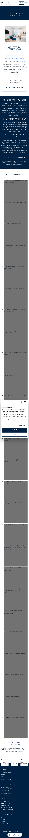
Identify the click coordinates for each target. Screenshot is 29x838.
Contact (3, 819)
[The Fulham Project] (16, 663)
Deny (14, 434)
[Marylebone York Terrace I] (16, 534)
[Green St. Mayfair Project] (16, 555)
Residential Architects (6, 807)
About (2, 817)
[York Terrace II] (16, 341)
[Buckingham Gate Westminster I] (16, 319)
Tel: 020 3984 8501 (6, 793)
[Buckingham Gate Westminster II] (16, 512)
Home (6, 58)
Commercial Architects (7, 809)
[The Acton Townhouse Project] (16, 598)
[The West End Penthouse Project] (16, 620)
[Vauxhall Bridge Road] (16, 491)
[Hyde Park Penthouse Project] (16, 255)
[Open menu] (26, 3)
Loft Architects (5, 801)
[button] (15, 34)
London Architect (9, 122)
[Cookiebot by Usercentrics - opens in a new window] (21, 402)
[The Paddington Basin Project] (16, 706)
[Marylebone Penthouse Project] (16, 190)
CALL (21, 3)
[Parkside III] (16, 384)
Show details (21, 425)
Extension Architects (6, 803)
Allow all (14, 429)
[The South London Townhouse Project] (16, 641)
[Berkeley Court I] (16, 469)
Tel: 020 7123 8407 (6, 779)
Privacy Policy (4, 823)
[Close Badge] (21, 833)
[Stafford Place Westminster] (16, 448)
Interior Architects (5, 805)
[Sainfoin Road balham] (16, 276)
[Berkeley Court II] (16, 362)
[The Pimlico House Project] (16, 684)
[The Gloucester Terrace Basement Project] (16, 727)
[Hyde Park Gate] (16, 577)
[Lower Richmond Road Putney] (16, 298)
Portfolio (11, 58)
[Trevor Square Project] (16, 233)
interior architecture (14, 110)
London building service (14, 113)
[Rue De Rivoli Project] (16, 212)
